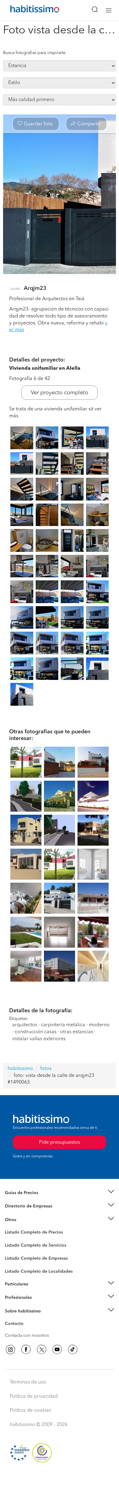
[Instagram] (10, 1349)
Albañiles (14, 1262)
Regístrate (14, 1297)
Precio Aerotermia (22, 1206)
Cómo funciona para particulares (37, 1291)
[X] (41, 1349)
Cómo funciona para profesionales (39, 1305)
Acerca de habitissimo (26, 1318)
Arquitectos (16, 1268)
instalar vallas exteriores (39, 1039)
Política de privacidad (34, 1396)
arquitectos (24, 1025)
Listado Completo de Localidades (39, 1271)
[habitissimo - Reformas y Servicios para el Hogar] (27, 10)
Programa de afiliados (26, 1331)
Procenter (14, 1245)
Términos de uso (28, 1382)
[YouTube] (57, 1349)
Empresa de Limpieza (26, 1220)
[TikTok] (72, 1349)
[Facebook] (25, 1349)
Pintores (13, 1250)
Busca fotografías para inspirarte (34, 53)
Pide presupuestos (59, 1476)
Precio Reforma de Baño (28, 1200)
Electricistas (16, 1256)
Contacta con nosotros (27, 1335)
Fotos (10, 1239)
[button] (59, 1193)
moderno (99, 1025)
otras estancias (76, 1032)
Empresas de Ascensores (29, 1214)
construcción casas (35, 1032)
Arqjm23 (35, 288)
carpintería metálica (63, 1025)
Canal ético (16, 1324)
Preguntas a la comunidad (30, 1233)
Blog (9, 1227)
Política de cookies (30, 1410)
